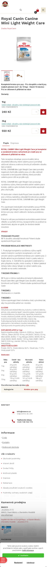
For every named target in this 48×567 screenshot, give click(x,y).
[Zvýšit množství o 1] (39, 110)
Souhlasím (24, 555)
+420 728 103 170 (25, 422)
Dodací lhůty (8, 468)
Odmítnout (30, 563)
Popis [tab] (6, 143)
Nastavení (18, 563)
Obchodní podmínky (11, 458)
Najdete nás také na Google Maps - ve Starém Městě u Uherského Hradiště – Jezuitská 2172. (20, 521)
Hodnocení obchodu (10, 447)
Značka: (8, 28)
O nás (4, 438)
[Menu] (43, 10)
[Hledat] (20, 10)
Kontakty (6, 442)
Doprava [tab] (14, 143)
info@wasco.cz (24, 411)
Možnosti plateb (10, 473)
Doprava (6, 478)
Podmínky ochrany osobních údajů (17, 493)
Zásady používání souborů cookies (17, 488)
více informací (7, 515)
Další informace (28, 550)
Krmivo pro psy (31, 389)
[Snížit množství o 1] (39, 113)
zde (27, 385)
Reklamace (7, 483)
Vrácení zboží (8, 463)
